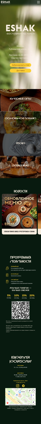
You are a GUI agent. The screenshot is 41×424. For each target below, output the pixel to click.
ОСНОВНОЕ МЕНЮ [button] (20, 118)
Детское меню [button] (20, 166)
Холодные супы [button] (20, 99)
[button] (38, 2)
